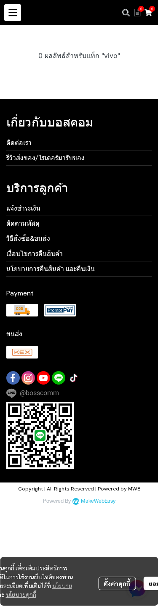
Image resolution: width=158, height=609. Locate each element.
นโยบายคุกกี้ (21, 594)
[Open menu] (12, 12)
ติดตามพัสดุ (23, 223)
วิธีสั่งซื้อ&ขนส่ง (28, 239)
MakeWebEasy (98, 501)
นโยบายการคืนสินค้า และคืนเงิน (50, 269)
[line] (58, 378)
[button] (126, 12)
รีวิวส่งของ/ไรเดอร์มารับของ (45, 158)
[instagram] (28, 378)
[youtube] (43, 378)
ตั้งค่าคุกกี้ (117, 583)
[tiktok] (73, 378)
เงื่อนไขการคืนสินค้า (34, 254)
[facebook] (13, 378)
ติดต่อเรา (19, 143)
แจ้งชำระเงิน (23, 208)
